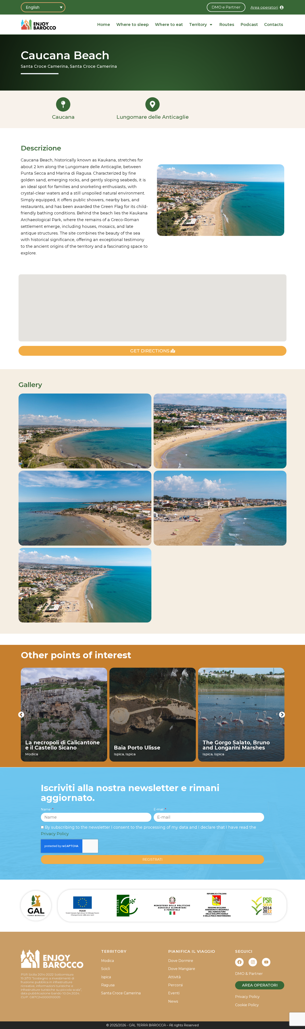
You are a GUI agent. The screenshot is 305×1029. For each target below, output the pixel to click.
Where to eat (169, 24)
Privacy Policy (55, 833)
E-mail (159, 809)
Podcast (249, 24)
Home (103, 24)
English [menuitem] (33, 7)
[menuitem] (43, 7)
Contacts (273, 24)
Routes (226, 24)
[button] (21, 714)
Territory (198, 24)
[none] (43, 7)
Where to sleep (132, 24)
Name (46, 809)
